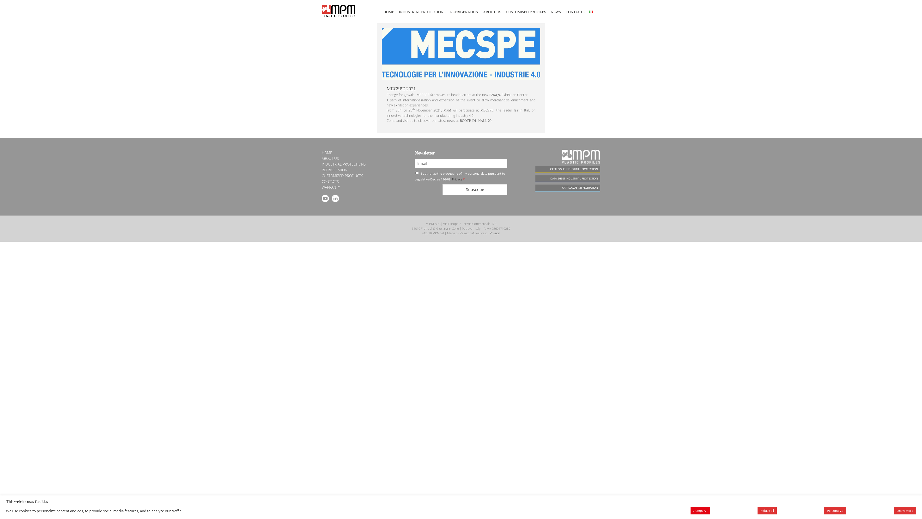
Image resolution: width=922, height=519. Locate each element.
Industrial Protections (422, 12)
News (556, 12)
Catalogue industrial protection (574, 169)
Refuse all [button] (767, 510)
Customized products (342, 175)
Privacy (457, 179)
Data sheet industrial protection (574, 178)
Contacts (575, 12)
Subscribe (475, 189)
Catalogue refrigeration (580, 187)
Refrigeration (464, 12)
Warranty (331, 187)
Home (388, 12)
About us (492, 12)
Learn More (905, 510)
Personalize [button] (835, 510)
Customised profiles (526, 12)
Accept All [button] (700, 510)
